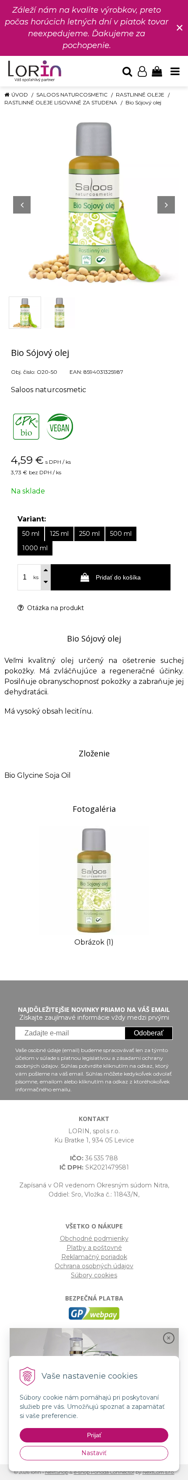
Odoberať (149, 1033)
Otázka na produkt (54, 608)
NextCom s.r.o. (158, 1472)
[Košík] (157, 71)
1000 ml (35, 548)
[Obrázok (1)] (94, 880)
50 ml (30, 534)
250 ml (89, 534)
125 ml (59, 534)
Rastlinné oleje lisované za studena (60, 102)
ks (35, 577)
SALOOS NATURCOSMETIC (72, 94)
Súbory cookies (94, 1275)
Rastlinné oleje (140, 94)
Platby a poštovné (94, 1248)
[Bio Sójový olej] (94, 200)
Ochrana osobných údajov (94, 1266)
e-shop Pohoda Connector (104, 1472)
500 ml (121, 534)
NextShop (56, 1472)
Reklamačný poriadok (94, 1257)
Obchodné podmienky (94, 1238)
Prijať (94, 1435)
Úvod (19, 94)
